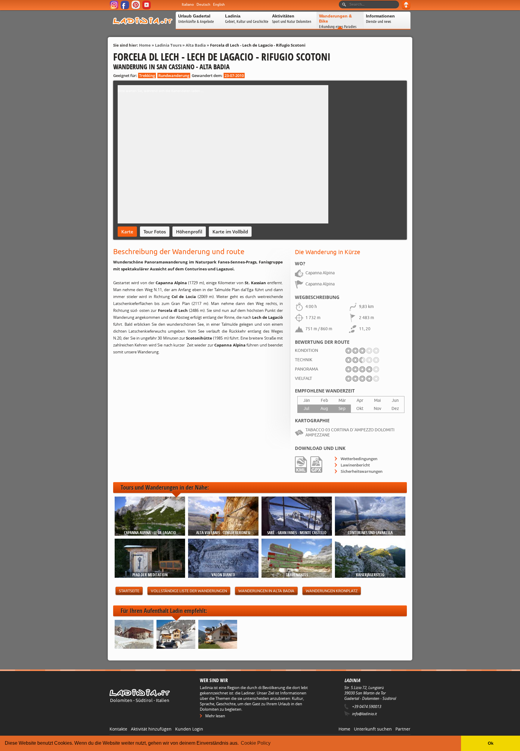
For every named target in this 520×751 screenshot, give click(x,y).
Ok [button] (491, 743)
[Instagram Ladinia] (114, 8)
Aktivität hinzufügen (151, 729)
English (219, 4)
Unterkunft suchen (373, 729)
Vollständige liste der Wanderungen (189, 590)
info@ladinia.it (364, 713)
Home (145, 45)
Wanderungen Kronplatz (332, 590)
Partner (402, 729)
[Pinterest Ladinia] (136, 8)
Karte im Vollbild (230, 232)
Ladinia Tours (168, 45)
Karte (127, 232)
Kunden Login (189, 729)
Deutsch (203, 4)
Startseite (129, 590)
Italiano (188, 4)
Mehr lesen (215, 716)
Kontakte (118, 729)
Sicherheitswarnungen (361, 471)
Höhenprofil (189, 232)
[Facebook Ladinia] (125, 8)
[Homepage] (143, 28)
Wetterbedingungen (359, 458)
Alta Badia (196, 45)
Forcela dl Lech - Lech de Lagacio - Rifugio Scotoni (257, 45)
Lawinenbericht (355, 465)
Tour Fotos (155, 232)
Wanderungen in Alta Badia (266, 590)
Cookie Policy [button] (256, 743)
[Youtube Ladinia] (147, 8)
